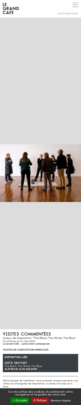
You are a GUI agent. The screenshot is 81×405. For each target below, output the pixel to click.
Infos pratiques (67, 13)
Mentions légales (61, 400)
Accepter (21, 400)
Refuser (41, 400)
